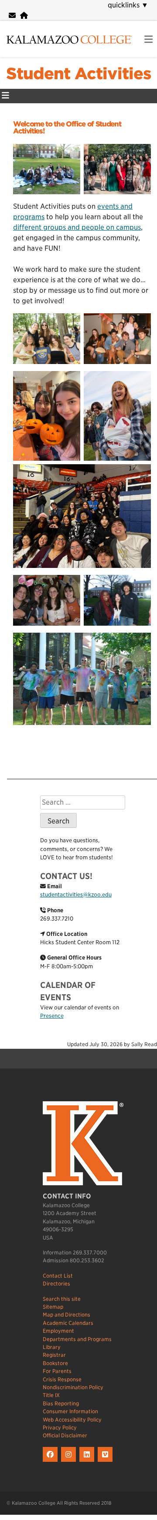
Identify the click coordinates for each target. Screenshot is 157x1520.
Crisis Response (62, 1379)
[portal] (24, 15)
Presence (52, 1015)
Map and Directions (66, 1314)
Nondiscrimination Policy (73, 1387)
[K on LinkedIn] (88, 1462)
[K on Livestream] (106, 1462)
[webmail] (12, 15)
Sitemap (53, 1306)
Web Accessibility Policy (72, 1419)
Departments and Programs (77, 1339)
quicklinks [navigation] (128, 5)
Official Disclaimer (65, 1435)
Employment (58, 1330)
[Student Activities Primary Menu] (5, 96)
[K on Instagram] (70, 1462)
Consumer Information (70, 1411)
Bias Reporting (61, 1403)
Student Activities (78, 73)
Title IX (51, 1395)
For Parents (57, 1371)
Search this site (62, 1299)
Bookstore (55, 1363)
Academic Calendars (68, 1323)
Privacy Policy (60, 1427)
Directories (56, 1283)
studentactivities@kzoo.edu (76, 894)
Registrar (54, 1355)
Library (52, 1347)
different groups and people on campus (77, 227)
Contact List (58, 1275)
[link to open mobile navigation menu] (148, 39)
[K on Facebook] (52, 1462)
